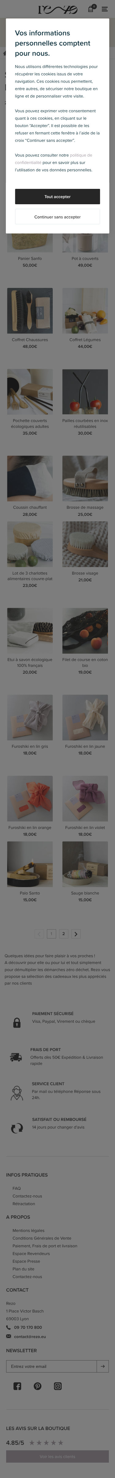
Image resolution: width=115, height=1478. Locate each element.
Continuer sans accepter (57, 217)
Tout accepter (57, 196)
